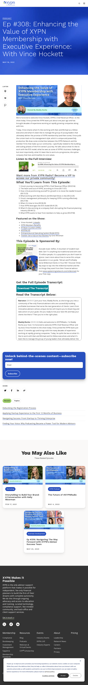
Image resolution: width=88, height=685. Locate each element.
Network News (60, 641)
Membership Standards (8, 655)
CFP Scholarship (27, 651)
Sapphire (6, 651)
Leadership (58, 638)
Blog (21, 638)
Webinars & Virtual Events (25, 646)
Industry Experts (43, 645)
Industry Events (43, 638)
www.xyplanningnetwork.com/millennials (59, 271)
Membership (9, 632)
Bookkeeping (8, 641)
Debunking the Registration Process (19, 408)
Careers (57, 645)
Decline (75, 675)
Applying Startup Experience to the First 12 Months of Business (32, 413)
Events (40, 632)
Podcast (7, 18)
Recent (7, 401)
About (57, 632)
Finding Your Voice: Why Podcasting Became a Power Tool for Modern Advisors (39, 423)
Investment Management (8, 646)
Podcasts (23, 641)
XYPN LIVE (41, 641)
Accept (63, 675)
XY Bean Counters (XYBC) (31, 228)
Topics (17, 401)
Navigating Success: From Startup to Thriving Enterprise (29, 418)
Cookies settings (48, 676)
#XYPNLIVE (25, 230)
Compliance (7, 638)
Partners (57, 648)
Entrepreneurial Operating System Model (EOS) (40, 233)
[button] (84, 3)
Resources (25, 632)
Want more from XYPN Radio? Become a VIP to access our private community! (45, 177)
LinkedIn (36, 222)
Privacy (57, 652)
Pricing (74, 632)
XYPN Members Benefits (31, 225)
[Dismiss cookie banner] (80, 660)
